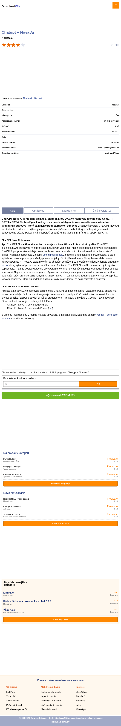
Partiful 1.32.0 (9, 459)
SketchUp (80, 700)
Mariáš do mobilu (49, 709)
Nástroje (80, 687)
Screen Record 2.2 (11, 514)
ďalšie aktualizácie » (60, 524)
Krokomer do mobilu (51, 692)
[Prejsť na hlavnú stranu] (11, 8)
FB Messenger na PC (17, 709)
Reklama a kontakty (60, 722)
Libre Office (81, 692)
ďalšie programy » (60, 620)
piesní (5, 265)
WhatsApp (81, 709)
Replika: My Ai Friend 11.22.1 (16, 499)
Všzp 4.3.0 (9, 609)
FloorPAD (80, 696)
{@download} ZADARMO (60, 395)
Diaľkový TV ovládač (51, 700)
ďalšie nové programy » (60, 484)
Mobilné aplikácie (50, 687)
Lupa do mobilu (48, 696)
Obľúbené (11, 687)
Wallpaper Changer (11, 467)
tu (50, 308)
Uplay (78, 705)
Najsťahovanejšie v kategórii (15, 583)
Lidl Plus (8, 592)
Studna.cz (59, 718)
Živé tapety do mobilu (51, 705)
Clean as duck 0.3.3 (12, 474)
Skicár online (12, 700)
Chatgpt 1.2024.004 (12, 507)
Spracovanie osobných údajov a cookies (84, 718)
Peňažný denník (14, 705)
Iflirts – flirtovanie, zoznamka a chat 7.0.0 (27, 601)
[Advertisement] (61, 19)
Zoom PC (11, 696)
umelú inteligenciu (53, 254)
